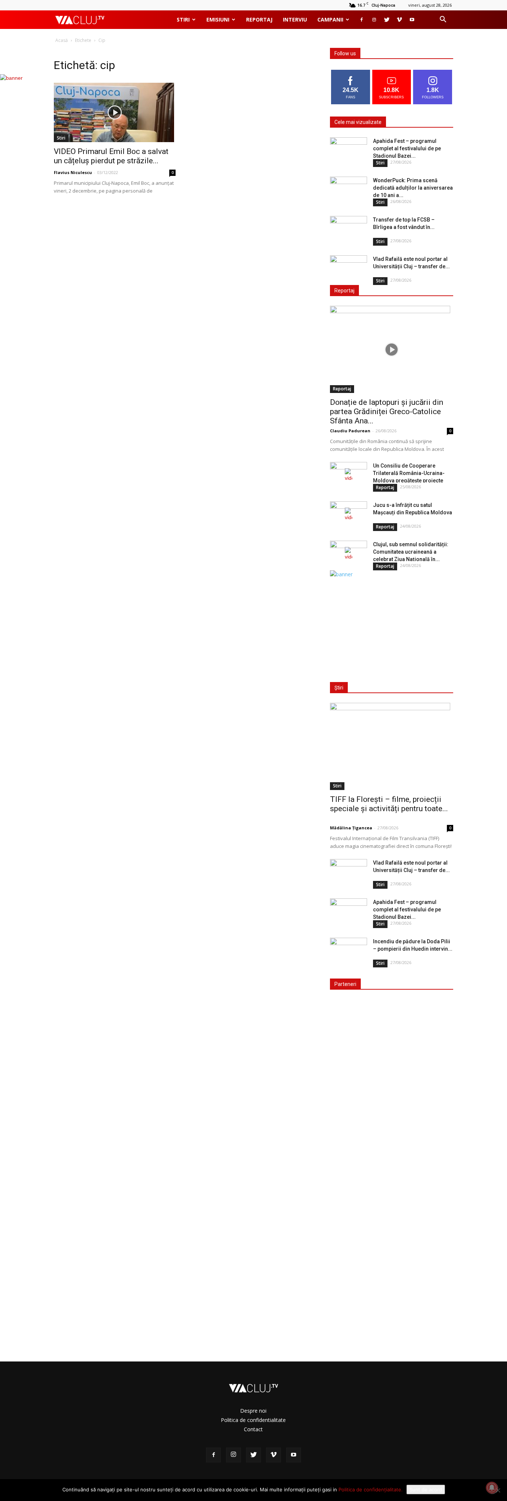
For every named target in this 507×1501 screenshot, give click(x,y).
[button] (443, 20)
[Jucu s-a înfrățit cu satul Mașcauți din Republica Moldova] (348, 514)
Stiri (183, 19)
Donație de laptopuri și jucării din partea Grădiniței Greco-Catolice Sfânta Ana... (386, 411)
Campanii (330, 19)
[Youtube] (412, 19)
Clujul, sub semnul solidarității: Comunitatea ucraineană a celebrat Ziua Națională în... (410, 551)
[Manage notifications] (492, 1488)
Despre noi (253, 1410)
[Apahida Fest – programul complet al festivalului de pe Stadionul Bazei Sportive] (348, 150)
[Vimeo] (399, 19)
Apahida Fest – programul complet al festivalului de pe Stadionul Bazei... (407, 148)
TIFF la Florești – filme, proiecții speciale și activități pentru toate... (389, 804)
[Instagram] (374, 19)
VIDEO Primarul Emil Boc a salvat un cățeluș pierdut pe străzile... (111, 156)
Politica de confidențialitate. (370, 1489)
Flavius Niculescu (73, 172)
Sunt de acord (425, 1489)
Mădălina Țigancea (351, 827)
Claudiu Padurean (350, 430)
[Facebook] (361, 19)
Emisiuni (217, 19)
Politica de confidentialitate (253, 1419)
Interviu (295, 19)
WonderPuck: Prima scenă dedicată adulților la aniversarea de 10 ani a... (413, 187)
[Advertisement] (390, 624)
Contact (253, 1429)
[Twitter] (386, 19)
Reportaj (259, 19)
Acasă (61, 40)
